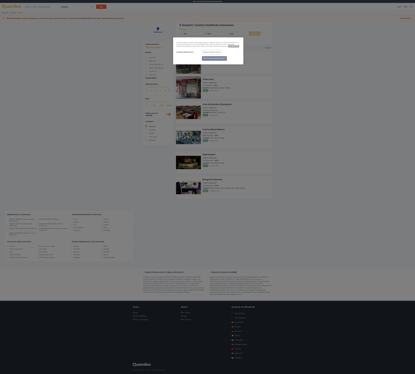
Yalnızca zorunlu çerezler (211, 52)
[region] (208, 50)
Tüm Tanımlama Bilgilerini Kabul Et (214, 58)
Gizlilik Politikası (234, 46)
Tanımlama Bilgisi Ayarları (184, 52)
